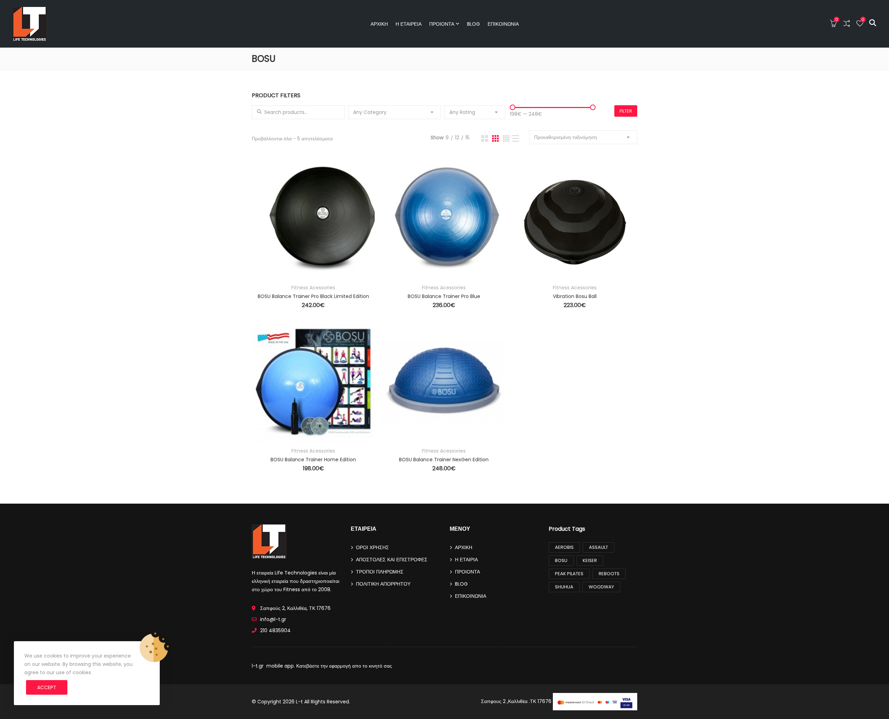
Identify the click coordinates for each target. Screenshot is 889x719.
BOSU (561, 560)
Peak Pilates (569, 573)
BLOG (473, 23)
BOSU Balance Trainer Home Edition (313, 459)
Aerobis (564, 547)
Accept (46, 687)
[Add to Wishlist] (266, 221)
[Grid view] (484, 138)
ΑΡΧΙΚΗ (379, 23)
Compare (266, 240)
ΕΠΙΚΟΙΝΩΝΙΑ (503, 23)
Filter (626, 111)
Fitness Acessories (313, 287)
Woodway (601, 587)
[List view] (515, 138)
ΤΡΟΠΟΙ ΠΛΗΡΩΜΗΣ (380, 571)
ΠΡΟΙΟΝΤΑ (441, 23)
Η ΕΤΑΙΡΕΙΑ (409, 23)
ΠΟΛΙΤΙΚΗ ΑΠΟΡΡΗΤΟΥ (383, 583)
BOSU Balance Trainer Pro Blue (444, 296)
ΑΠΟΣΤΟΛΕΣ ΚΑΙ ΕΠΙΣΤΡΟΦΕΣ (391, 559)
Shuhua (564, 587)
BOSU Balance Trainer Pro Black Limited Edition (313, 296)
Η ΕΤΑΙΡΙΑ (466, 559)
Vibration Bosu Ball (575, 296)
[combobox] (394, 112)
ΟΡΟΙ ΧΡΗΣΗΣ (372, 547)
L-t (299, 701)
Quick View (266, 259)
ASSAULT (598, 547)
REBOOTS (609, 573)
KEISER (590, 560)
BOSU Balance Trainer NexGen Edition (444, 459)
